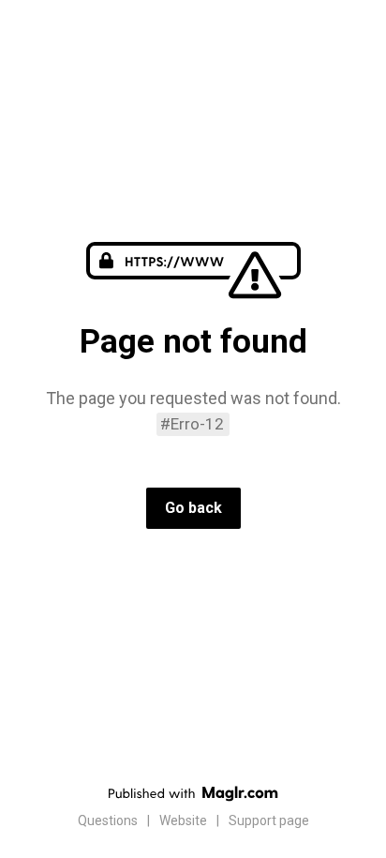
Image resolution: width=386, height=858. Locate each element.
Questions (108, 820)
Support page (269, 820)
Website (183, 820)
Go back (193, 508)
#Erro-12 (192, 423)
